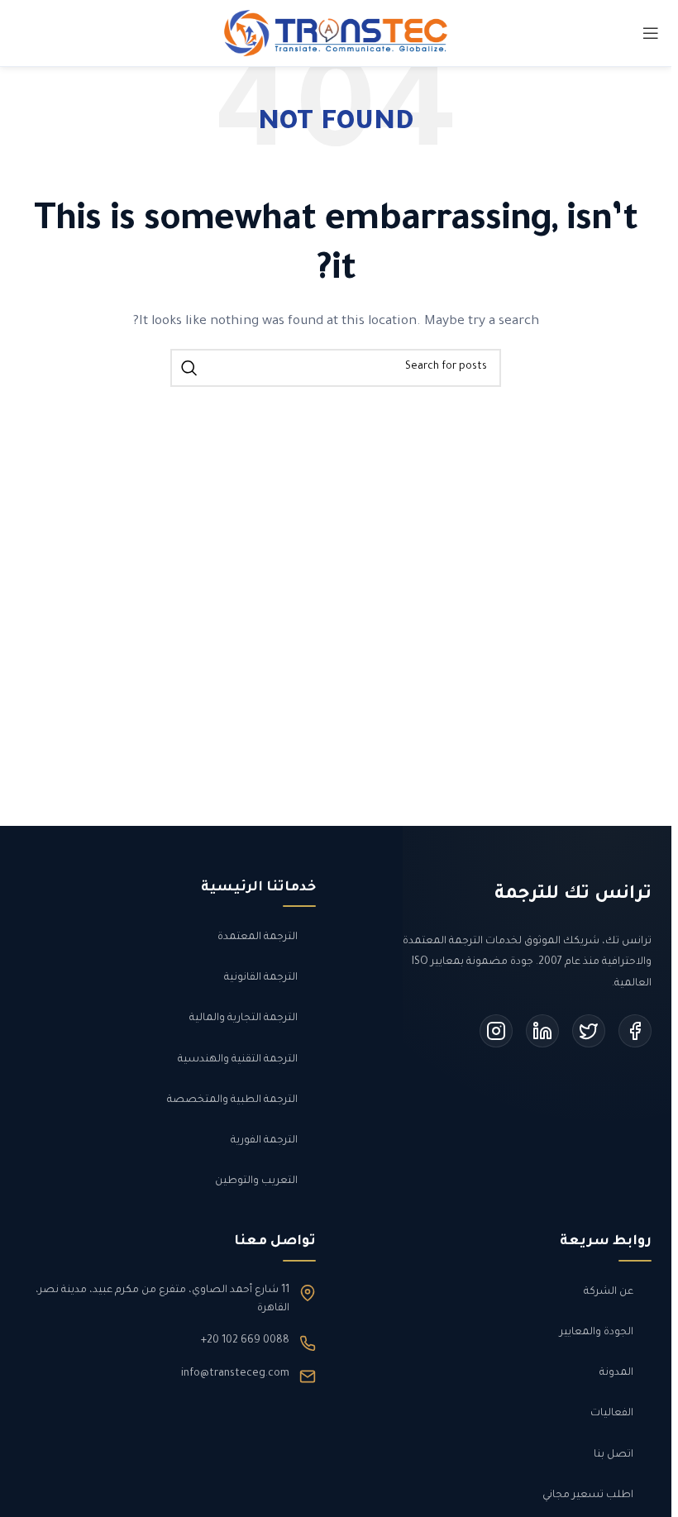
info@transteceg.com (235, 1374)
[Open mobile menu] (650, 33)
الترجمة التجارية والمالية (243, 1018)
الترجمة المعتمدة (257, 937)
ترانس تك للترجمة (573, 895)
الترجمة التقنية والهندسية (238, 1060)
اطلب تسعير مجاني (587, 1495)
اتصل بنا (613, 1455)
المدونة (616, 1373)
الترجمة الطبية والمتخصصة (232, 1100)
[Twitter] (588, 1030)
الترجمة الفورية (264, 1141)
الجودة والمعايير (596, 1332)
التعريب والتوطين (256, 1181)
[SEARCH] (189, 368)
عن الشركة (608, 1292)
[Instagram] (496, 1030)
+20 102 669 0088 (245, 1341)
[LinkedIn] (542, 1030)
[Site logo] (335, 34)
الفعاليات (611, 1413)
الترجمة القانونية (261, 978)
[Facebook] (635, 1030)
